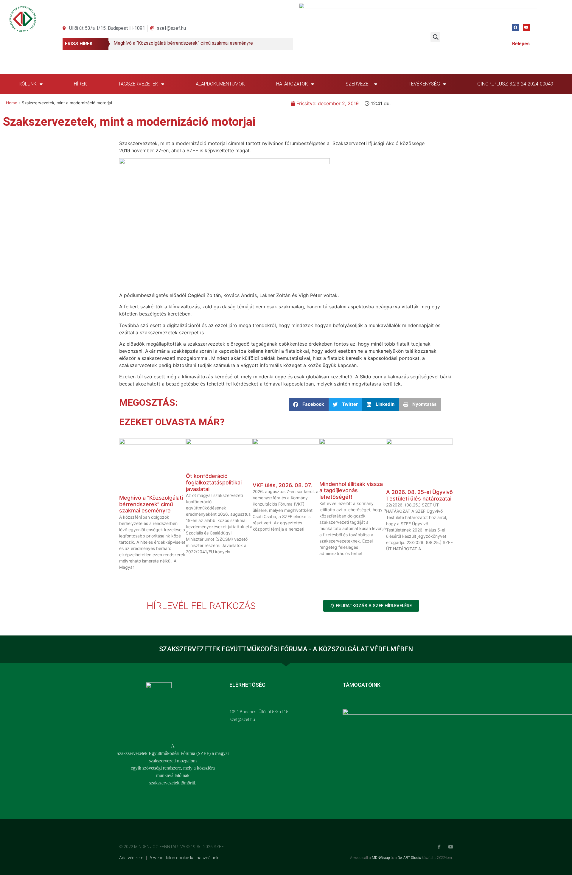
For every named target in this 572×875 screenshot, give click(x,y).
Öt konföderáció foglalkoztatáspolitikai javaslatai (214, 482)
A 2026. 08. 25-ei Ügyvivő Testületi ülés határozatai (419, 495)
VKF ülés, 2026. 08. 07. (282, 485)
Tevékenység (424, 84)
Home (11, 102)
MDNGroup (381, 858)
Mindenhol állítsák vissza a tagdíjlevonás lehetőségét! (351, 490)
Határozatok (292, 84)
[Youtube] (526, 27)
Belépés (521, 43)
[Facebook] (515, 27)
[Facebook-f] (439, 847)
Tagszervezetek (138, 84)
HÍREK (80, 84)
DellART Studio (409, 858)
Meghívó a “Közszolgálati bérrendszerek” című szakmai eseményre (151, 504)
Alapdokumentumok (220, 84)
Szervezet (358, 84)
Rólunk (28, 84)
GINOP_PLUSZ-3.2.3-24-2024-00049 (515, 84)
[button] (435, 37)
